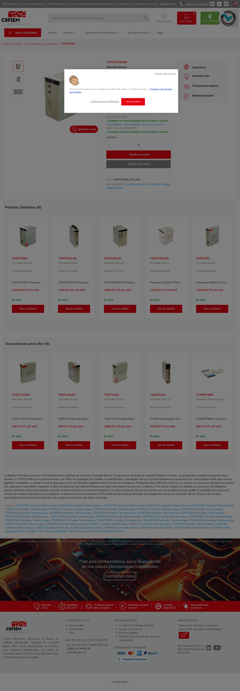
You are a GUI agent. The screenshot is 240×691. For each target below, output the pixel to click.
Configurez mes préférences (104, 101)
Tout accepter (133, 101)
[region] (121, 91)
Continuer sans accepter (165, 73)
